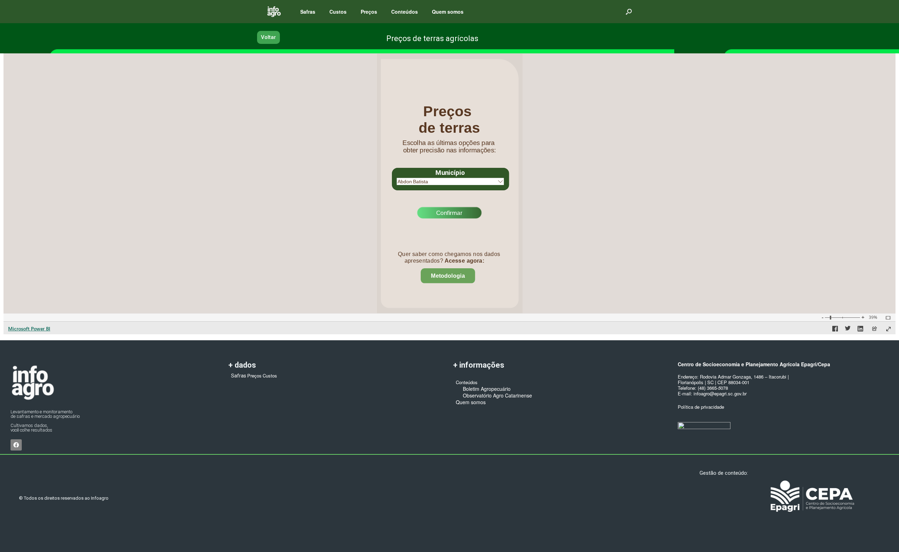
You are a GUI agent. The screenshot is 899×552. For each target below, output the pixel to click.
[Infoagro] (274, 12)
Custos (338, 11)
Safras (307, 11)
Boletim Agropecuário (483, 388)
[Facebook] (16, 445)
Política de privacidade (701, 406)
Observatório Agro (480, 395)
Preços (369, 11)
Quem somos (448, 11)
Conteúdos (404, 11)
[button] (628, 11)
